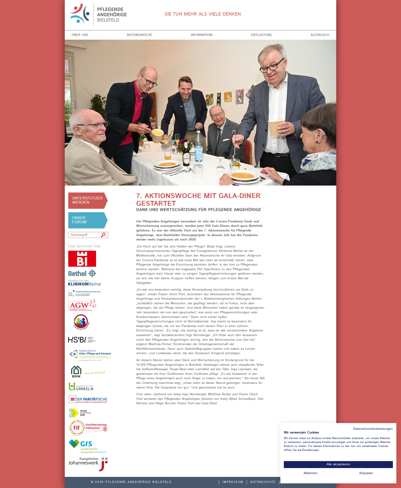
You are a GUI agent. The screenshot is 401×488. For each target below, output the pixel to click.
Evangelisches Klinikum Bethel (88, 288)
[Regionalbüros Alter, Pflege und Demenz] (90, 355)
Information (202, 35)
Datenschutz (262, 482)
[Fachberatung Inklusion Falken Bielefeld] (88, 428)
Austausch (319, 35)
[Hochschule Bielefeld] (82, 340)
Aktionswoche (139, 35)
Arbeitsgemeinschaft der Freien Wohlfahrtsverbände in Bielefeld (82, 305)
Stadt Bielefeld (82, 259)
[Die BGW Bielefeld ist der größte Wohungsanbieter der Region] (88, 371)
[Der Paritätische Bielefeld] (88, 399)
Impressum (233, 482)
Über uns (80, 35)
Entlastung (261, 35)
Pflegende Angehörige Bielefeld (99, 14)
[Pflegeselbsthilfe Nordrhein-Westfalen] (82, 413)
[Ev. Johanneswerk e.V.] (88, 464)
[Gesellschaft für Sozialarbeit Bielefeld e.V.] (88, 446)
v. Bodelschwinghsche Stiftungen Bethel (82, 273)
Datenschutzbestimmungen (373, 428)
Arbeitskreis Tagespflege (88, 322)
